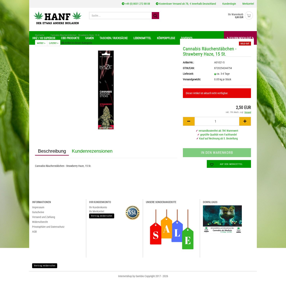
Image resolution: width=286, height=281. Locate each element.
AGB (34, 231)
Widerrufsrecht (40, 221)
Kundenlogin (229, 3)
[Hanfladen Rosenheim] (57, 17)
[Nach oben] (276, 275)
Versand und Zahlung (43, 217)
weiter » (41, 43)
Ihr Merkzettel (96, 211)
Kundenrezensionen (92, 151)
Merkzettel (248, 3)
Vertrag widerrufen (44, 265)
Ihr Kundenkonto (98, 207)
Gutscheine (38, 212)
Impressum (38, 207)
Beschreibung (52, 151)
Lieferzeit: (188, 73)
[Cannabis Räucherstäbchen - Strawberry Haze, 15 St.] (106, 89)
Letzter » (53, 43)
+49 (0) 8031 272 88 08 (137, 3)
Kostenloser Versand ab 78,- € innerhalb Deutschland (187, 3)
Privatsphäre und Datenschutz (48, 226)
